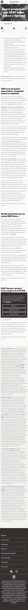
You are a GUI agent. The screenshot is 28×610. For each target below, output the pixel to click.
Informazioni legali (5, 557)
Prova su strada (5, 540)
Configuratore (4, 544)
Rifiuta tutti (14, 306)
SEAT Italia (3, 535)
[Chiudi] (25, 294)
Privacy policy (4, 566)
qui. (6, 280)
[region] (14, 305)
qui (5, 205)
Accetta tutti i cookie (14, 310)
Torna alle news (8, 23)
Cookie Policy (4, 562)
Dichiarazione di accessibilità (8, 553)
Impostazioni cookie (14, 314)
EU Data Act (4, 548)
